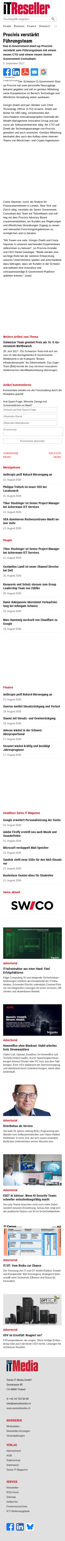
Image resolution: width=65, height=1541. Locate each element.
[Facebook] (11, 1529)
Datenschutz (13, 1460)
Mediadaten (13, 1426)
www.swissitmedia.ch (18, 1408)
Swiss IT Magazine (17, 1469)
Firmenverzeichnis (16, 1506)
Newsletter (12, 1487)
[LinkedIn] (21, 1529)
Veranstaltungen (15, 1435)
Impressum (12, 1465)
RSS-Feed (12, 1492)
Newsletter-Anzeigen (18, 1431)
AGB (9, 1455)
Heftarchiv (12, 1501)
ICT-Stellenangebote (18, 1511)
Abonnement (13, 1451)
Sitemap (11, 1497)
